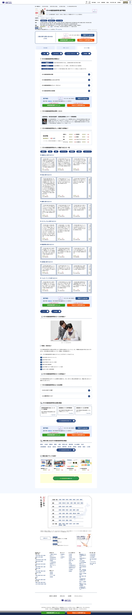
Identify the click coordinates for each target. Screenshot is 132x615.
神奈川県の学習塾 (45, 6)
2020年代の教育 (92, 554)
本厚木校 (54, 446)
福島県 (81, 499)
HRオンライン (75, 609)
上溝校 (59, 444)
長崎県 (67, 523)
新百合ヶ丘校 (64, 444)
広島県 (70, 516)
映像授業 (51, 576)
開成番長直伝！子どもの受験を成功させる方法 (82, 555)
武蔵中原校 (64, 446)
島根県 (63, 516)
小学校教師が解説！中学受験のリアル (82, 579)
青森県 (63, 499)
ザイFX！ (47, 609)
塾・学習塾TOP (37, 6)
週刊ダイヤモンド (55, 607)
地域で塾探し (94, 2)
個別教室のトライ (53, 563)
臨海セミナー (52, 555)
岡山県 (67, 516)
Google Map (59, 29)
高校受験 (70, 555)
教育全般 (70, 563)
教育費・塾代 (71, 560)
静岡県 (63, 509)
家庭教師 (70, 571)
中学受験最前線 (92, 555)
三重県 (70, 509)
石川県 (67, 506)
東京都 (60, 503)
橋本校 (41, 444)
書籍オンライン (79, 607)
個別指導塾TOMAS (53, 559)
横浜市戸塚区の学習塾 (53, 6)
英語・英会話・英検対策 (82, 577)
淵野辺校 (51, 444)
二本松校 (46, 444)
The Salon (70, 609)
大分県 (74, 523)
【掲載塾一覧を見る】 (53, 554)
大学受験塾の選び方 (72, 565)
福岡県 (60, 523)
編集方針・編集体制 (53, 596)
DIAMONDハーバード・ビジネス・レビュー (68, 607)
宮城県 (70, 499)
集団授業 (51, 573)
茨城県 (75, 503)
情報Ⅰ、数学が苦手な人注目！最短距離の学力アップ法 (82, 570)
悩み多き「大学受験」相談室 (82, 574)
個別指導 (51, 572)
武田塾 (51, 566)
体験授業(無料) (66, 40)
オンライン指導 (52, 575)
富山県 (63, 506)
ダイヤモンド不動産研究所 (54, 609)
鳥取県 (60, 516)
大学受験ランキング (63, 557)
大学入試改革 (92, 557)
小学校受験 (71, 569)
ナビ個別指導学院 (53, 562)
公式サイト (41, 16)
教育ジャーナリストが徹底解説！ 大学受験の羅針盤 (82, 584)
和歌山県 (74, 513)
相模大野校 (71, 444)
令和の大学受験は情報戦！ (82, 567)
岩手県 (67, 499)
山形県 (77, 499)
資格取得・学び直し (72, 559)
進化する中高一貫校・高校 (93, 564)
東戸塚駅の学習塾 (62, 6)
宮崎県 (77, 523)
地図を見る (50, 101)
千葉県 (71, 503)
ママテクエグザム (93, 561)
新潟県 (60, 506)
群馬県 (82, 503)
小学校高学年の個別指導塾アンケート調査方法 (67, 26)
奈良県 (70, 513)
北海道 (60, 499)
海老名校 (59, 446)
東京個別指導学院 (53, 557)
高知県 (70, 520)
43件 (51, 26)
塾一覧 (99, 2)
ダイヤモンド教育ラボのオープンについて (60, 545)
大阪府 (60, 513)
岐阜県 (67, 509)
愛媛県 (67, 520)
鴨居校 (55, 444)
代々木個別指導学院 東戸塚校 (72, 6)
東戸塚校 (79, 446)
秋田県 (74, 499)
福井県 (70, 506)
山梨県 (77, 509)
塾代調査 (119, 2)
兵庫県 (63, 513)
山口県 (74, 516)
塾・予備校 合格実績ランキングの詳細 (60, 538)
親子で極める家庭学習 (93, 559)
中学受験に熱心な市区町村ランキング (72, 567)
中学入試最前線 (82, 560)
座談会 (108, 2)
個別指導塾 (103, 2)
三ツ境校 (88, 446)
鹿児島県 (60, 525)
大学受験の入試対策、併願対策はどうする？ (82, 588)
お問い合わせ (62, 596)
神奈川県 (64, 503)
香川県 (63, 520)
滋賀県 (78, 513)
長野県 (74, 509)
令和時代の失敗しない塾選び (82, 559)
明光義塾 (51, 560)
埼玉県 (68, 503)
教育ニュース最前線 (82, 581)
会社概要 (69, 596)
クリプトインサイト (83, 609)
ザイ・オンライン (86, 607)
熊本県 (70, 523)
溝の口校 (49, 446)
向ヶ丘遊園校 (77, 444)
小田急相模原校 (43, 446)
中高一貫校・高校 (113, 2)
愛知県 (60, 509)
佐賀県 (63, 523)
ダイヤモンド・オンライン (46, 607)
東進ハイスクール (53, 565)
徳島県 (60, 520)
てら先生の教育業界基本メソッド (82, 563)
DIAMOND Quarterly (64, 609)
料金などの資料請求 (85, 40)
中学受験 (70, 554)
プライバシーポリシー (78, 596)
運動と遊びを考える (82, 565)
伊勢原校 (74, 446)
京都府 (67, 513)
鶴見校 (84, 446)
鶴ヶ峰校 (69, 446)
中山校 (82, 444)
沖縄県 (64, 525)
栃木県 (78, 503)
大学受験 (70, 557)
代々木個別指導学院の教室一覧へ (65, 420)
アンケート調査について (57, 542)
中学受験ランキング (63, 555)
